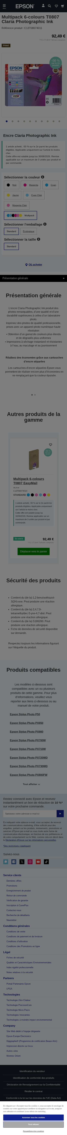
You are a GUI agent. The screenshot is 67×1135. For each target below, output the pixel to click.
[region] (33, 1118)
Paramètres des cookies (33, 1131)
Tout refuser (33, 1124)
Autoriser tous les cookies (33, 1117)
